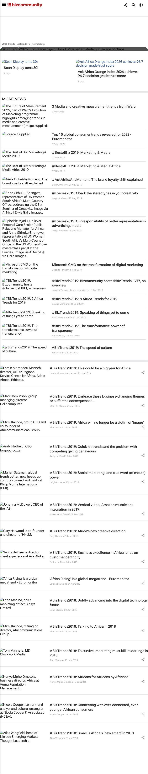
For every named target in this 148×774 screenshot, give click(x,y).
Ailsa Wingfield (58, 738)
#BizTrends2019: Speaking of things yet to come (90, 312)
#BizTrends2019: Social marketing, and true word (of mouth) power (97, 475)
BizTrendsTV (23, 44)
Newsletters (38, 44)
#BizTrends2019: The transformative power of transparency (88, 328)
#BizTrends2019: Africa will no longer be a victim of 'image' (97, 422)
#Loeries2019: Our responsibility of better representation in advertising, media (99, 223)
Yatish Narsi (58, 352)
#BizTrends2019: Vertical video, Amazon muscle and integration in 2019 (92, 507)
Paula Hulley (58, 335)
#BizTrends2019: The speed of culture (82, 348)
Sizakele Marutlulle (62, 317)
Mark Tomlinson (58, 406)
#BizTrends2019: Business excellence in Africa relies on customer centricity (94, 554)
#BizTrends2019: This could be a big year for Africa (90, 368)
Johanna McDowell (60, 514)
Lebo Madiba (57, 610)
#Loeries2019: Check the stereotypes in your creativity (95, 193)
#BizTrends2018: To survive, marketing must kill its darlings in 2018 (99, 653)
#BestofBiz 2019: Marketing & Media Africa (86, 166)
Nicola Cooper (57, 714)
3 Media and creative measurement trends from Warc (94, 106)
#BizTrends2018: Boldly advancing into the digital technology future (99, 602)
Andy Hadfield (57, 456)
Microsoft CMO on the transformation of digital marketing (97, 265)
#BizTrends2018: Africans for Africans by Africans (89, 677)
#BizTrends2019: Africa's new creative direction (87, 531)
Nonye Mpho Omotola (61, 682)
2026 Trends (8, 44)
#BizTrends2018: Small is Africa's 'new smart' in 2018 (92, 733)
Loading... (7, 772)
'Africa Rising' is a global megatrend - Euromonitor (89, 579)
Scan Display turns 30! (21, 68)
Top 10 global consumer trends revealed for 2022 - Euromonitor (91, 136)
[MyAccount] (141, 5)
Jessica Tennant (60, 269)
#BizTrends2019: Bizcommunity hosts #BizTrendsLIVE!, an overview (99, 283)
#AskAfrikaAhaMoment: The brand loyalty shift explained (97, 179)
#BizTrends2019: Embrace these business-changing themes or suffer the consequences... (97, 398)
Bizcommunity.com (80, 290)
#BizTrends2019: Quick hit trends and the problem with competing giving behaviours (93, 449)
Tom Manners (57, 660)
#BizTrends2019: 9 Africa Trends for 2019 (84, 299)
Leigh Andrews (60, 184)
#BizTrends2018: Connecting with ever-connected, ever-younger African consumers (94, 707)
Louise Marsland (61, 304)
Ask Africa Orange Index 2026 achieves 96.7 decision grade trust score (108, 74)
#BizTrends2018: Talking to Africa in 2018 (83, 626)
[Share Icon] (143, 373)
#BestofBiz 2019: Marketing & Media (81, 152)
